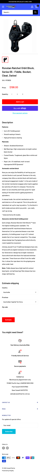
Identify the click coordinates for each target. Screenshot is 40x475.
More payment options (20, 113)
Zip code (5, 307)
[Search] (35, 12)
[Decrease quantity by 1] (12, 94)
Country (4, 288)
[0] (36, 6)
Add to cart (20, 102)
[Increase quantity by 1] (23, 94)
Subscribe (9, 431)
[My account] (32, 7)
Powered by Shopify (8, 470)
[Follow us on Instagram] (7, 448)
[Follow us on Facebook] (3, 448)
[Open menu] (3, 7)
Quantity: (5, 94)
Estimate (8, 320)
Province (5, 297)
